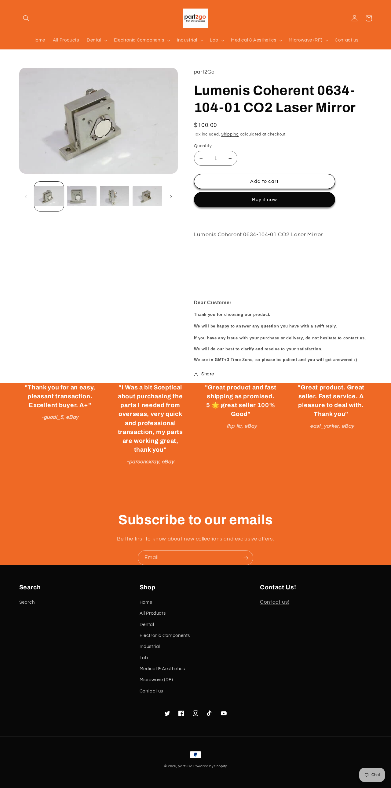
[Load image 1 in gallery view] (49, 196)
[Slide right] (171, 196)
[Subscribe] (246, 557)
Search (27, 602)
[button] (26, 18)
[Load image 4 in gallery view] (147, 196)
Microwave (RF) (156, 680)
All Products (153, 613)
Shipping (230, 134)
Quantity (203, 146)
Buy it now (264, 199)
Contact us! (274, 602)
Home (146, 602)
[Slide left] (26, 196)
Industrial (150, 646)
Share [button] (207, 374)
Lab (144, 658)
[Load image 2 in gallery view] (82, 196)
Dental (147, 624)
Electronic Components (165, 635)
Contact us (151, 691)
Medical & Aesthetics (162, 669)
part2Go (185, 766)
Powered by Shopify (210, 766)
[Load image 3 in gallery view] (115, 196)
